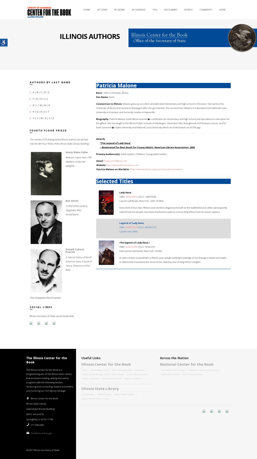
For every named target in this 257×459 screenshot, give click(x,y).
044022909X (131, 246)
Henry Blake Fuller (77, 152)
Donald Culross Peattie (75, 251)
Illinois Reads (118, 374)
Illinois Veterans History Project (95, 398)
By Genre (120, 9)
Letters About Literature (137, 374)
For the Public (88, 394)
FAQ (155, 9)
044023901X (131, 196)
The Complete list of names (45, 297)
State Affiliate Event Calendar (173, 370)
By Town (102, 9)
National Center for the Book (186, 364)
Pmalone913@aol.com (115, 160)
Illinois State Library (100, 388)
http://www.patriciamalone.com (123, 165)
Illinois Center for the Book (106, 364)
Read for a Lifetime (133, 378)
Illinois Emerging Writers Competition (128, 370)
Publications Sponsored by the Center (204, 370)
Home (87, 9)
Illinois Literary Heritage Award (95, 374)
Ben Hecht (72, 200)
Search (188, 9)
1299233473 (131, 227)
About (84, 370)
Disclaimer (170, 9)
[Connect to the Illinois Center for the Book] (192, 35)
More (222, 9)
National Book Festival (112, 378)
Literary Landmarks (90, 378)
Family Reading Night (100, 370)
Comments (206, 9)
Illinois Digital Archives (125, 394)
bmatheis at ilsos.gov (41, 433)
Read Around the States (192, 374)
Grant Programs (104, 394)
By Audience (139, 9)
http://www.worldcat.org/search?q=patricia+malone (157, 169)
